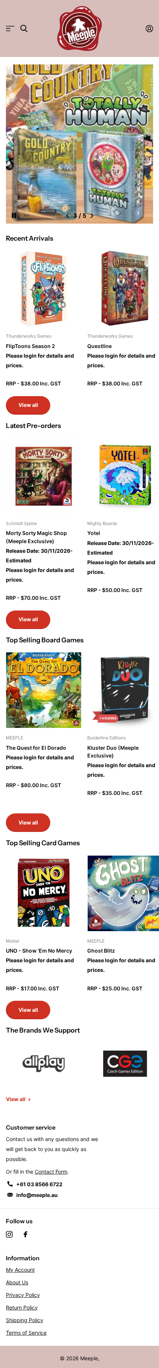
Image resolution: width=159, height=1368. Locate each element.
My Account (20, 1270)
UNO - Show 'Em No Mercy (39, 950)
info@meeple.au (37, 1195)
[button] (67, 215)
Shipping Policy (24, 1320)
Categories (10, 29)
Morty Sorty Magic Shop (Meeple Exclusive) (36, 537)
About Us (17, 1282)
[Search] (23, 28)
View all (28, 405)
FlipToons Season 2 (30, 346)
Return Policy (22, 1307)
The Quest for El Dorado (36, 748)
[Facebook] (25, 1234)
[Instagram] (9, 1234)
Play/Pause (20, 211)
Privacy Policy (23, 1295)
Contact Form (51, 1171)
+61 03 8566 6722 (39, 1184)
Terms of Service (26, 1332)
